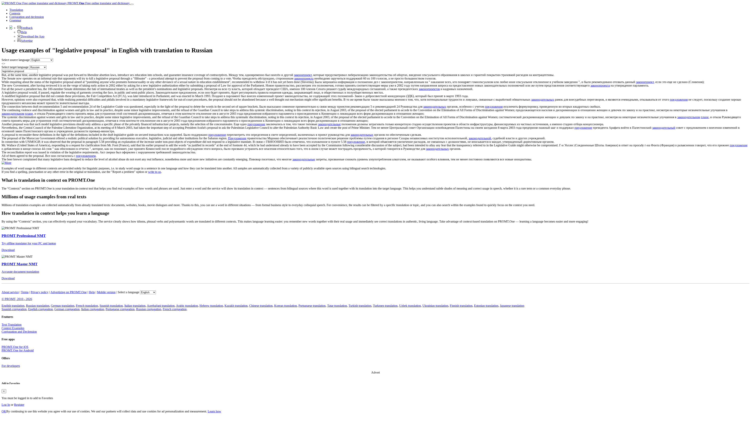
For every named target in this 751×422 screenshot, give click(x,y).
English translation (13, 305)
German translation (62, 305)
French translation (87, 305)
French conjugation (175, 309)
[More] (6, 163)
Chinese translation (261, 305)
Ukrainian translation (435, 305)
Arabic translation (187, 305)
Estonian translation (486, 305)
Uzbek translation (410, 305)
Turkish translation (360, 305)
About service (10, 292)
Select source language (16, 60)
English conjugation (40, 309)
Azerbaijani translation (161, 305)
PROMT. (98, 3)
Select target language (15, 67)
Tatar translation (337, 305)
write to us (154, 171)
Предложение (237, 138)
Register (19, 404)
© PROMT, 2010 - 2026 (17, 299)
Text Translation (12, 324)
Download (8, 250)
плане (29, 113)
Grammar (15, 20)
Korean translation (285, 305)
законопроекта (304, 78)
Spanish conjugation (14, 309)
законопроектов (429, 89)
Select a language (128, 292)
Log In (6, 404)
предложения (679, 99)
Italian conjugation (92, 309)
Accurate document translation (20, 271)
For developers (11, 365)
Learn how (214, 411)
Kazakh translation (236, 305)
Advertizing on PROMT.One (68, 292)
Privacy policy (40, 292)
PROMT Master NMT (20, 264)
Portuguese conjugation (120, 309)
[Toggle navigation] (132, 4)
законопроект (303, 75)
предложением (86, 155)
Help (24, 32)
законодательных (542, 99)
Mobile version (106, 292)
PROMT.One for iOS (15, 347)
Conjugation (26, 17)
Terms (25, 292)
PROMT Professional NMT (24, 236)
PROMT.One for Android (18, 350)
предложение (256, 124)
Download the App (32, 36)
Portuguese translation (312, 305)
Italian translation (135, 305)
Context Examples (13, 328)
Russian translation (37, 305)
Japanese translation (512, 305)
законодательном (13, 113)
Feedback (27, 28)
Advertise (27, 40)
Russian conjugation (148, 309)
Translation (16, 10)
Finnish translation (461, 305)
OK (4, 411)
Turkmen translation (385, 305)
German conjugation (67, 309)
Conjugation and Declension (19, 331)
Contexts (14, 13)
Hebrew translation (211, 305)
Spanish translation (111, 305)
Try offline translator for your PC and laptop (29, 243)
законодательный (663, 127)
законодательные (329, 124)
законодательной (480, 138)
